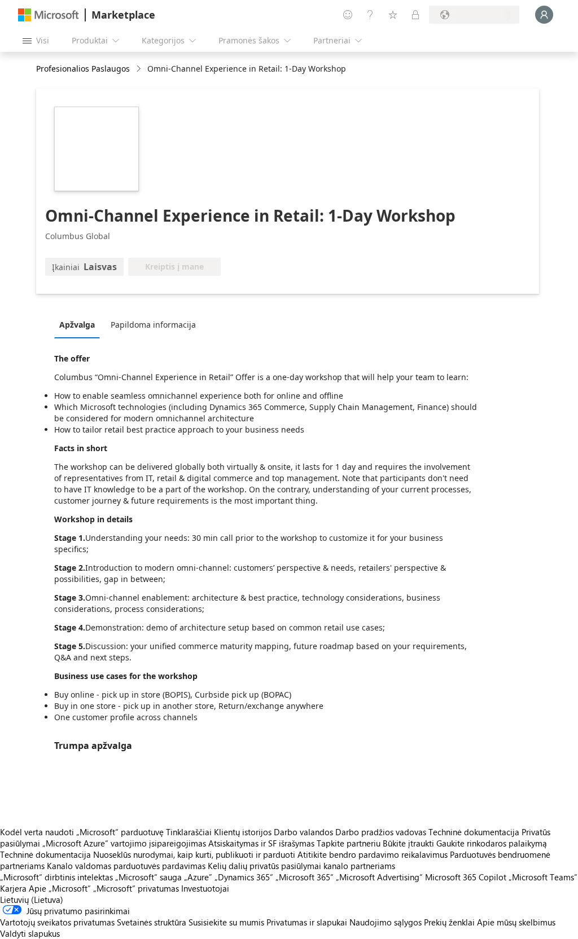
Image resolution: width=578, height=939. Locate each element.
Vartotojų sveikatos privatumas (57, 922)
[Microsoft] (48, 14)
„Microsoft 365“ (304, 877)
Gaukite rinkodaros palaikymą (491, 843)
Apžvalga (77, 324)
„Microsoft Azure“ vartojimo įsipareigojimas (125, 843)
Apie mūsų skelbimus (516, 922)
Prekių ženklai (449, 922)
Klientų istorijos (243, 831)
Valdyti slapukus (30, 933)
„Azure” (198, 877)
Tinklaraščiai (189, 831)
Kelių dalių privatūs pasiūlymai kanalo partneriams (301, 865)
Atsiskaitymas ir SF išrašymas (261, 843)
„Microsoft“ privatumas (136, 888)
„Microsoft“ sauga (148, 877)
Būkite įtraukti (408, 843)
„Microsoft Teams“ (543, 877)
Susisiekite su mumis (226, 922)
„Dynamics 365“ (243, 877)
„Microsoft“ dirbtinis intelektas (56, 877)
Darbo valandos (303, 831)
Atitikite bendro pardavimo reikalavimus (372, 854)
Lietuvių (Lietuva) (31, 899)
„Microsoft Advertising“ (379, 877)
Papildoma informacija (153, 324)
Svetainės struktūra (151, 922)
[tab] (80, 324)
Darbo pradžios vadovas (380, 831)
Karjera (13, 888)
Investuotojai (205, 888)
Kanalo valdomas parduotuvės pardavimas (126, 865)
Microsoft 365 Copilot (465, 877)
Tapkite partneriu (348, 843)
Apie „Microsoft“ (60, 888)
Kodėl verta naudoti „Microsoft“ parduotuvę (82, 831)
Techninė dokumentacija (473, 831)
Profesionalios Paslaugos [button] (83, 68)
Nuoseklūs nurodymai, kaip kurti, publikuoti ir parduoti (194, 854)
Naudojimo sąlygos (385, 922)
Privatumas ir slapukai (306, 922)
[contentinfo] (139, 69)
